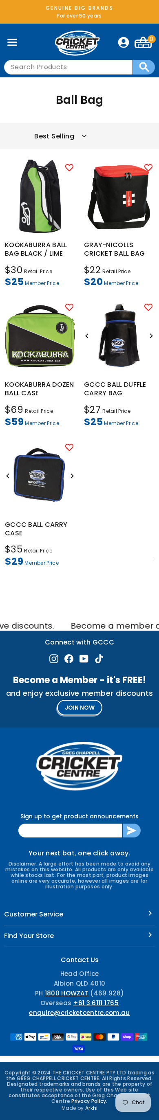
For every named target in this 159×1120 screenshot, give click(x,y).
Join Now (80, 708)
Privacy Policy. (89, 1101)
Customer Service (33, 914)
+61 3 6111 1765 (96, 1003)
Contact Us (80, 959)
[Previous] (87, 336)
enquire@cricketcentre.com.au (79, 1012)
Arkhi (91, 1108)
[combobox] (68, 67)
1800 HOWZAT (66, 993)
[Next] (151, 336)
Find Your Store (29, 935)
